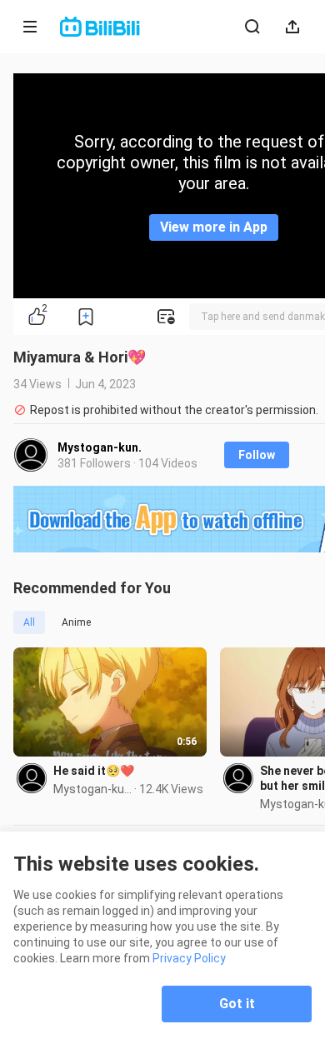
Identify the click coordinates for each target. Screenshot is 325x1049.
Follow (256, 455)
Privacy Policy (189, 958)
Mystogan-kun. (100, 447)
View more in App (214, 227)
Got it (237, 1004)
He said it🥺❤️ (93, 770)
